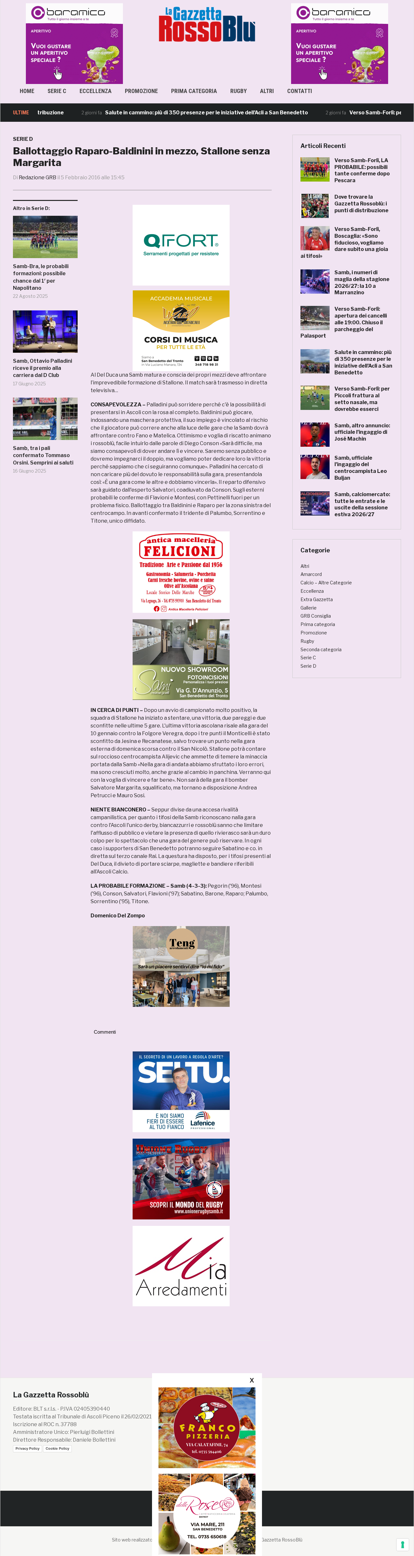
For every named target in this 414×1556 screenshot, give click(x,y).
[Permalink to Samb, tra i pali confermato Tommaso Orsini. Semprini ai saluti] (45, 421)
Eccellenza (96, 91)
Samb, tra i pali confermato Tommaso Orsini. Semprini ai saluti (43, 455)
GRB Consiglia (315, 616)
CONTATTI (299, 91)
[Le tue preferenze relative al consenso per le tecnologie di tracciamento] (403, 1545)
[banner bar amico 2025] (282, 43)
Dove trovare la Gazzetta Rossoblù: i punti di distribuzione (361, 204)
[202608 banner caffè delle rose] (207, 1514)
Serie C (57, 91)
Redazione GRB (37, 177)
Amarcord (311, 574)
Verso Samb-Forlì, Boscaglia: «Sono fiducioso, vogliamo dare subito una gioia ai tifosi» (344, 242)
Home (27, 91)
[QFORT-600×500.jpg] (181, 245)
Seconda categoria (321, 649)
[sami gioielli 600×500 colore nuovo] (181, 659)
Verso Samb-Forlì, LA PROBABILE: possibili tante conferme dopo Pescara (362, 170)
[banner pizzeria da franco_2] (207, 1427)
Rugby (238, 91)
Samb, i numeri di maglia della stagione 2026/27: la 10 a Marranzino (361, 282)
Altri (267, 91)
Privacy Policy (27, 1448)
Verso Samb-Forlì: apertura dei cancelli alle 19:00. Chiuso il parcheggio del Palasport (343, 322)
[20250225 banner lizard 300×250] (181, 331)
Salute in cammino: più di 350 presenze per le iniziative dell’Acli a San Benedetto (178, 113)
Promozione (141, 91)
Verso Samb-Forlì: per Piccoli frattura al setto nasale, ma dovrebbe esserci (362, 399)
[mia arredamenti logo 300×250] (181, 1266)
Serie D (23, 139)
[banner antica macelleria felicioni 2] (181, 572)
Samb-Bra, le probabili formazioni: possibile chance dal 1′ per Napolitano (41, 277)
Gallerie (308, 608)
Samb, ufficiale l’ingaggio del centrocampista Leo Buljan (360, 468)
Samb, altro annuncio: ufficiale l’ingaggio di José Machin (362, 432)
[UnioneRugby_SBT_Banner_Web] (181, 1178)
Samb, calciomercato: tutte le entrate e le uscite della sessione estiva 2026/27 (362, 504)
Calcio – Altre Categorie (326, 582)
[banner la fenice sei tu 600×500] (181, 1091)
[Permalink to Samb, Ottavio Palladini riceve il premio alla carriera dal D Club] (45, 334)
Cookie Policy (57, 1448)
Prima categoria (194, 91)
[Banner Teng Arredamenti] (181, 966)
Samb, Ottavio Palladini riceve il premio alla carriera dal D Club (42, 368)
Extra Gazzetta (316, 599)
